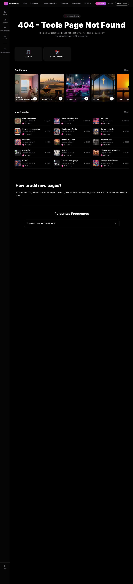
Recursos (34, 3)
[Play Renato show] (60, 98)
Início (25, 3)
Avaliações (76, 3)
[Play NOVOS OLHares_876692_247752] (35, 98)
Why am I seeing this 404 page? (41, 223)
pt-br (87, 3)
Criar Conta (122, 4)
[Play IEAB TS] (112, 98)
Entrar (110, 3)
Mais (126, 70)
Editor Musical (49, 3)
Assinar (101, 4)
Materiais (64, 3)
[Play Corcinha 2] (86, 98)
